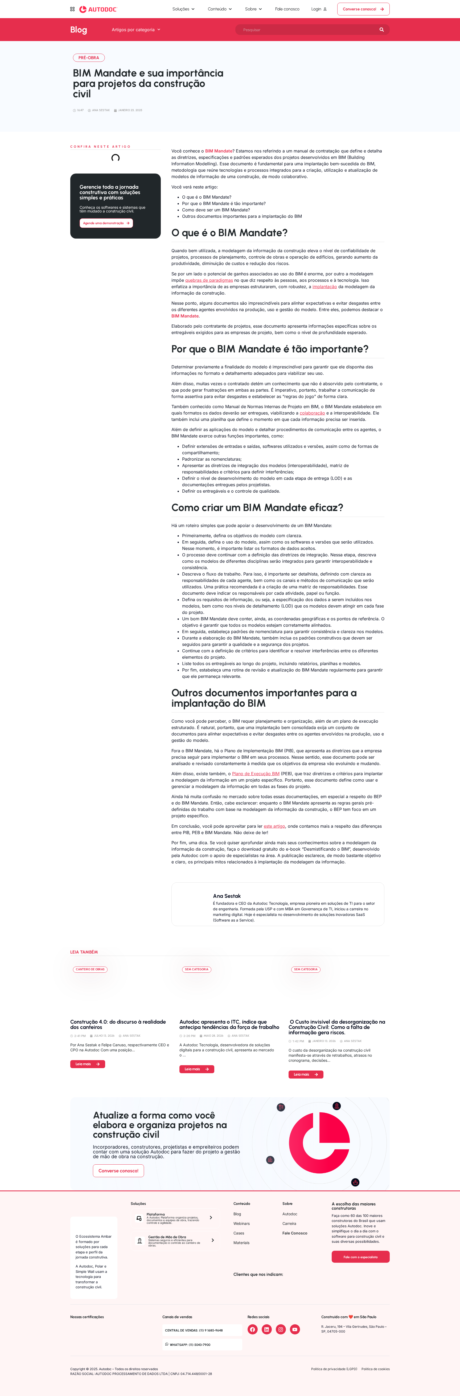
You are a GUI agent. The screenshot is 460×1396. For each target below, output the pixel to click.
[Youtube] (295, 1329)
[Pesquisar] (381, 29)
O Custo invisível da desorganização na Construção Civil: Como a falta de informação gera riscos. (337, 1027)
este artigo (274, 826)
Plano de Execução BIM (256, 773)
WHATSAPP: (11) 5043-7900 (190, 1345)
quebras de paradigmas (209, 280)
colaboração (312, 413)
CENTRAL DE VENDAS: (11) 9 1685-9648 (194, 1330)
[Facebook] (253, 1329)
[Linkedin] (267, 1329)
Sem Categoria (196, 969)
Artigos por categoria (133, 29)
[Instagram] (281, 1329)
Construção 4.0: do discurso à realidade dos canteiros (118, 1024)
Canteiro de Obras (90, 969)
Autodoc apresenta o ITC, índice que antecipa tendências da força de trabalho (230, 1024)
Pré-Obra (89, 57)
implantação (325, 286)
